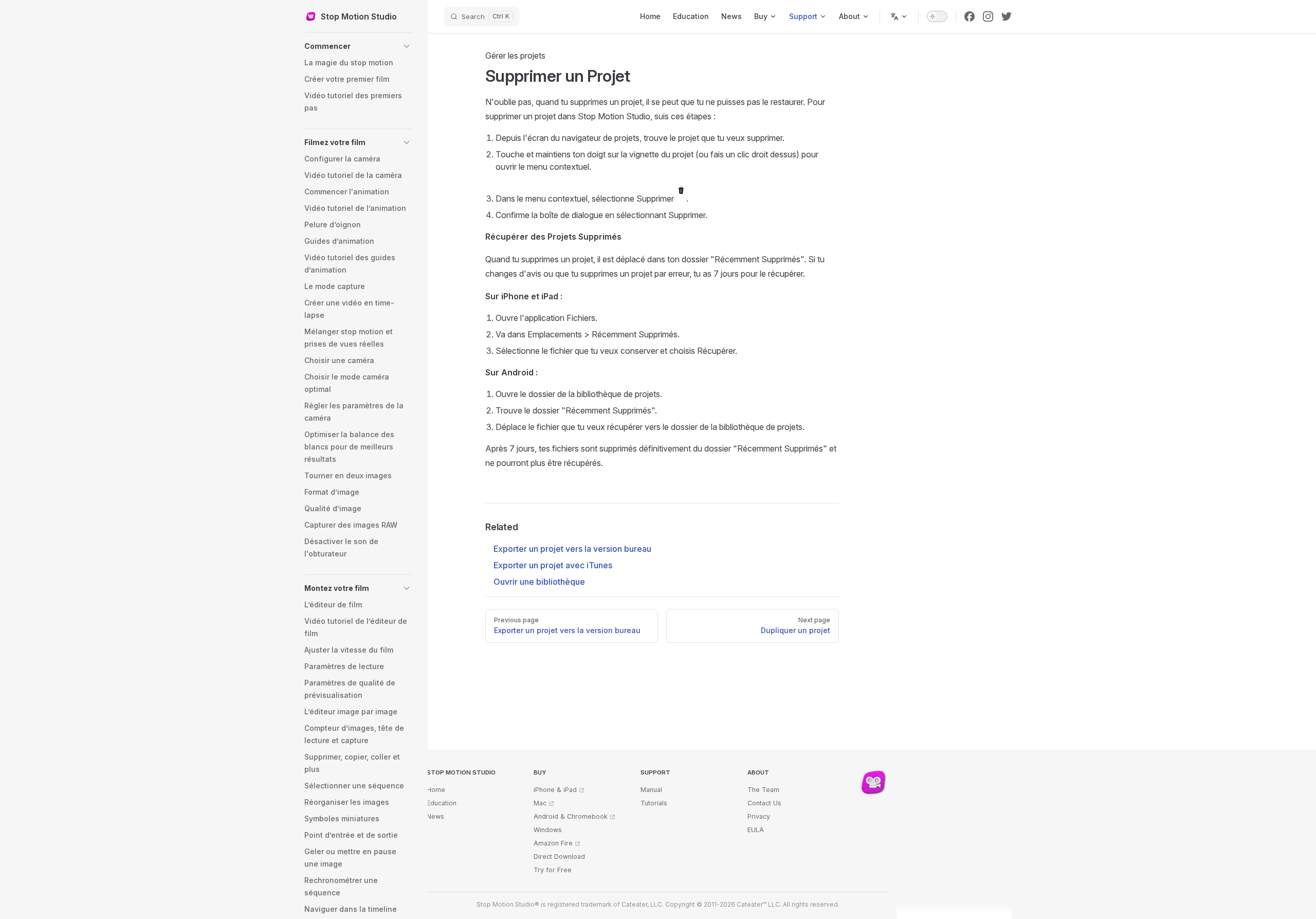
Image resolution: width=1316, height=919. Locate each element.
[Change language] (899, 16)
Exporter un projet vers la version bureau (572, 549)
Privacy (758, 816)
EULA (755, 830)
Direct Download (559, 856)
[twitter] (1006, 16)
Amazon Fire (553, 843)
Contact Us (764, 803)
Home (436, 790)
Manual (651, 790)
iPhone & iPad (555, 790)
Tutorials (654, 803)
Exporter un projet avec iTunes (553, 565)
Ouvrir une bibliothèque (539, 581)
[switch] (937, 16)
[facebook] (969, 16)
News (435, 816)
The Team (763, 790)
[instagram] (988, 16)
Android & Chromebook (571, 816)
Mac (540, 803)
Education (441, 803)
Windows (548, 830)
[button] (357, 46)
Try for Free (553, 870)
